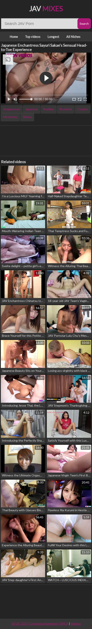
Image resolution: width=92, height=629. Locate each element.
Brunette (65, 109)
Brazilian (48, 109)
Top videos (32, 36)
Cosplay (82, 109)
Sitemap (76, 623)
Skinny (27, 117)
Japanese (31, 109)
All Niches (73, 36)
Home (14, 36)
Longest (53, 36)
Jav (46, 8)
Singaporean (11, 109)
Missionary (10, 117)
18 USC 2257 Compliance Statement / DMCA (39, 623)
